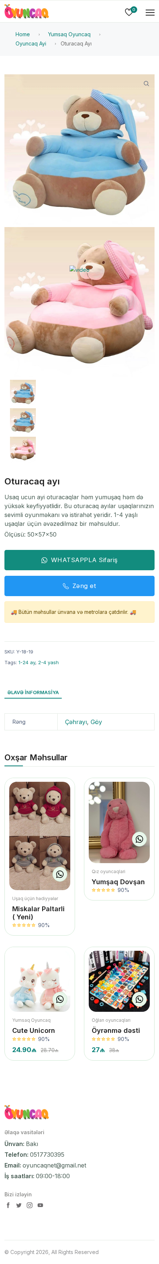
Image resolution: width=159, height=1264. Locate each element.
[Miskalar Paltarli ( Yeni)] (39, 836)
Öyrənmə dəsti (116, 1030)
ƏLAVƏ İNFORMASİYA (33, 692)
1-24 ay (26, 662)
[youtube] (40, 1207)
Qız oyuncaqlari (108, 871)
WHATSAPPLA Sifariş (84, 560)
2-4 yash (48, 662)
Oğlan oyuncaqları (111, 1020)
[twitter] (19, 1207)
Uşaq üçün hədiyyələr (35, 898)
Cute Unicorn (33, 1030)
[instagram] (30, 1207)
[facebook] (8, 1207)
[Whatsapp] (60, 874)
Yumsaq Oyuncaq (31, 1020)
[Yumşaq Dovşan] (119, 822)
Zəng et (84, 585)
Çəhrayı (76, 722)
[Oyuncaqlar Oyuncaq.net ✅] (26, 12)
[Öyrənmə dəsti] (119, 981)
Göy (96, 722)
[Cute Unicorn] (39, 981)
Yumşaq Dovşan (118, 882)
